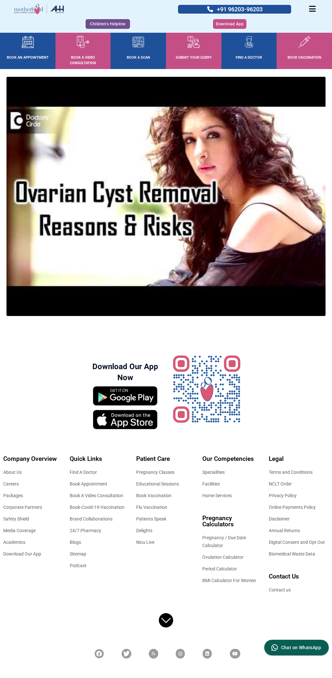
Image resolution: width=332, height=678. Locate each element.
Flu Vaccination (151, 507)
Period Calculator (219, 568)
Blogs (75, 542)
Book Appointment (88, 483)
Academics (14, 542)
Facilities (211, 483)
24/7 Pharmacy (85, 530)
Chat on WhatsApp (301, 647)
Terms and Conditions (291, 472)
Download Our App (22, 553)
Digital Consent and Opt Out (297, 542)
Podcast (78, 565)
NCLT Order (280, 483)
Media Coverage (19, 530)
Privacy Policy (283, 495)
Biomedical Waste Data (292, 553)
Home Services (217, 495)
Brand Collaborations (91, 518)
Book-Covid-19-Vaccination (97, 507)
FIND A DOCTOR (249, 57)
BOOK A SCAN (138, 57)
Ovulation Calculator (222, 557)
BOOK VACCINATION (304, 57)
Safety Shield (16, 518)
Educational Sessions (157, 483)
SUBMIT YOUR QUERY (194, 57)
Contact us (280, 589)
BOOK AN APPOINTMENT (28, 57)
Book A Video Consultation (96, 495)
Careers (11, 483)
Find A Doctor (83, 472)
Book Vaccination (154, 495)
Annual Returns (284, 530)
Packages (13, 495)
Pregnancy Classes (155, 472)
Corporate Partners (22, 507)
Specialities (213, 472)
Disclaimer (279, 518)
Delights (144, 530)
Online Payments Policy (292, 507)
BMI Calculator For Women (229, 580)
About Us (12, 472)
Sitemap (78, 553)
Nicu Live (145, 542)
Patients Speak (151, 518)
